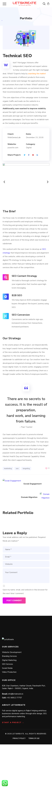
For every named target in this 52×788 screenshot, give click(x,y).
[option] (26, 182)
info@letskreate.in (15, 694)
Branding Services (9, 656)
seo (17, 468)
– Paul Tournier (26, 427)
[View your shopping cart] (48, 3)
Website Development (12, 652)
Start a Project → (13, 722)
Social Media (7, 668)
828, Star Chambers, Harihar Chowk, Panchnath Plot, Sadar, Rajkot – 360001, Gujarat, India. (23, 687)
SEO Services (7, 664)
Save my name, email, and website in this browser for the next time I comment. (25, 591)
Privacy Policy (19, 738)
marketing (8, 468)
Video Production (9, 672)
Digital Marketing (9, 660)
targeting (26, 468)
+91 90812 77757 (14, 697)
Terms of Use (33, 738)
